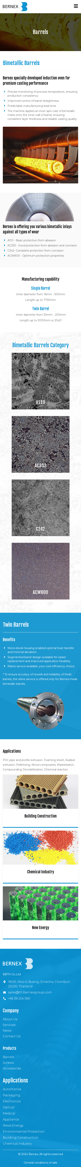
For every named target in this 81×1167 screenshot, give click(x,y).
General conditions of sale (40, 1162)
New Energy (40, 927)
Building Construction (40, 816)
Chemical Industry (40, 872)
